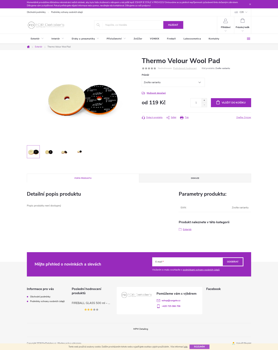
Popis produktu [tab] (83, 178)
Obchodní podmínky (36, 12)
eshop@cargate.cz (171, 300)
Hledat (173, 25)
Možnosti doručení (156, 93)
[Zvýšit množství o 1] (204, 100)
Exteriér (187, 229)
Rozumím (199, 346)
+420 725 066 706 (171, 306)
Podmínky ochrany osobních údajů (67, 12)
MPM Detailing (140, 329)
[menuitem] (37, 39)
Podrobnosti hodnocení (185, 68)
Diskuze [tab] (195, 178)
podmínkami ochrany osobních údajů (201, 269)
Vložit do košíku (234, 102)
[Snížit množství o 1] (204, 105)
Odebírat (233, 261)
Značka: (243, 117)
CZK (242, 12)
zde (185, 346)
